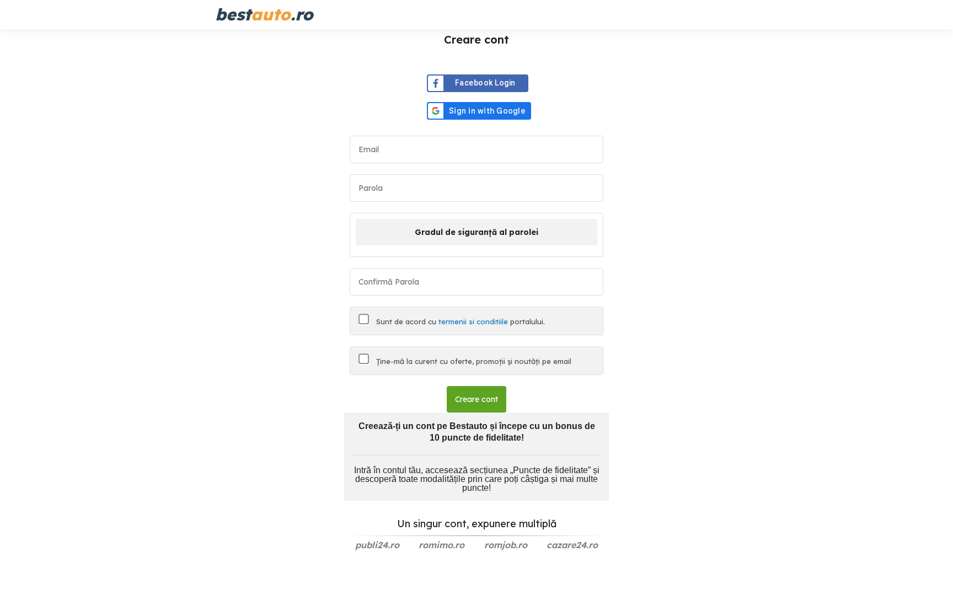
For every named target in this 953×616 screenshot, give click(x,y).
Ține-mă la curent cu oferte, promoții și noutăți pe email (472, 361)
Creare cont (476, 399)
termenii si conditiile (473, 321)
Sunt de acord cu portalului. (459, 321)
